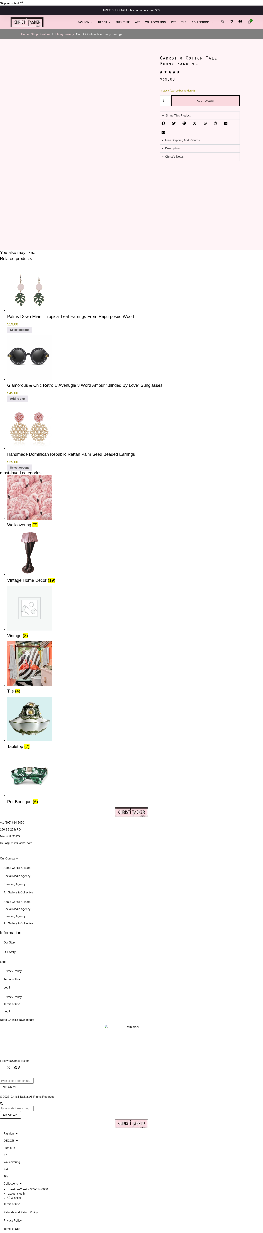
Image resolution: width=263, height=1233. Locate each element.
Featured (45, 34)
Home (25, 34)
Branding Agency (14, 884)
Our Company (9, 858)
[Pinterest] (15, 1067)
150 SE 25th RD (10, 829)
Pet (173, 22)
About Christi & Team (17, 867)
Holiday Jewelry (63, 34)
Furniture (123, 22)
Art (137, 22)
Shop (34, 34)
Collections (201, 22)
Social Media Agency (17, 876)
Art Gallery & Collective (18, 892)
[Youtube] (12, 1067)
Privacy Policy (13, 971)
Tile (183, 22)
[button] (163, 123)
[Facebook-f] (5, 1067)
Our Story (10, 942)
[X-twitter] (8, 1067)
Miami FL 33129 (10, 836)
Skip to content (10, 3)
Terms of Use (12, 979)
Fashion (83, 22)
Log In (7, 987)
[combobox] (17, 1081)
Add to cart (205, 100)
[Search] (1, 1103)
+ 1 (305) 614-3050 (12, 822)
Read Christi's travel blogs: (17, 1019)
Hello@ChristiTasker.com (16, 843)
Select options (20, 329)
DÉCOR (102, 22)
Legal (3, 961)
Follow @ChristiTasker (14, 1060)
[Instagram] (1, 1067)
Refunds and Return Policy (21, 1212)
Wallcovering (155, 22)
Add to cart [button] (17, 398)
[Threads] (19, 1067)
